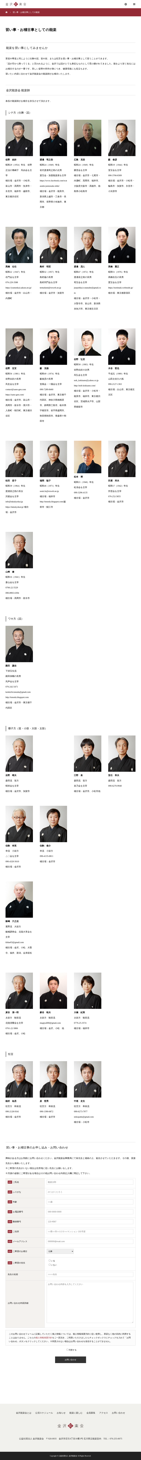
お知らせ (61, 1413)
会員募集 (90, 1413)
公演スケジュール (44, 1413)
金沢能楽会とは (23, 1413)
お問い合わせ (118, 1413)
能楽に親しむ (76, 1413)
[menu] (126, 4)
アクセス (103, 1413)
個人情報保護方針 (44, 1338)
